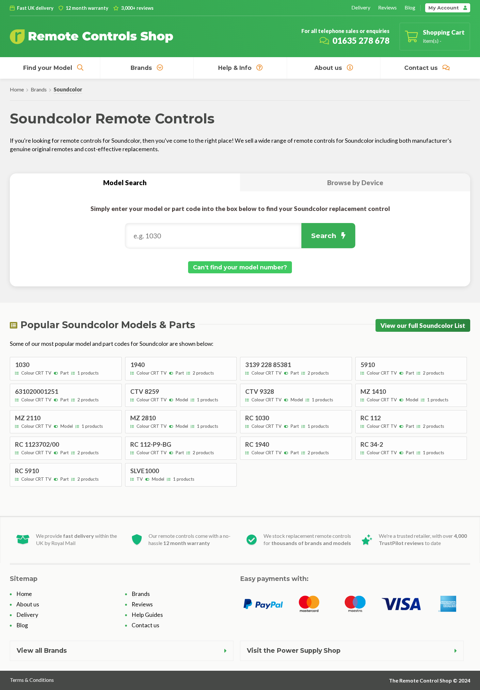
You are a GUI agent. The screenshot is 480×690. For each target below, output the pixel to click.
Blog (410, 7)
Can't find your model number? (240, 267)
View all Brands (42, 650)
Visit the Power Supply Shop (294, 650)
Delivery (360, 7)
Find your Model (47, 67)
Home (17, 89)
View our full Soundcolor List (422, 325)
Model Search (125, 182)
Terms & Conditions (32, 680)
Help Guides (147, 614)
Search (323, 236)
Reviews (387, 7)
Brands (141, 67)
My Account (444, 8)
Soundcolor (68, 89)
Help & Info (234, 67)
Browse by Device (355, 182)
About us (328, 67)
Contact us (421, 67)
